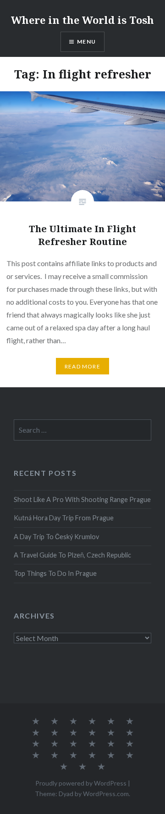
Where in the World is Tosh (82, 20)
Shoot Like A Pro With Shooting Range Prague (82, 499)
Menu (86, 41)
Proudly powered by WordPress (80, 783)
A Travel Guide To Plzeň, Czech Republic (72, 555)
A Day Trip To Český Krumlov (56, 537)
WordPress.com (106, 793)
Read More (82, 366)
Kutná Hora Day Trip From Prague (64, 518)
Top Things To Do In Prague (55, 573)
